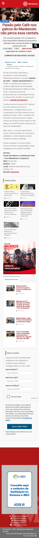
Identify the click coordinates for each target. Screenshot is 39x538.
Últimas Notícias (11, 279)
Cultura (5, 21)
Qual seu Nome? (12, 369)
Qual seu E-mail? (12, 377)
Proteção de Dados (19, 518)
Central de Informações (20, 516)
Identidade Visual (20, 520)
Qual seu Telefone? (12, 385)
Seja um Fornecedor (20, 525)
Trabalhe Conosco (20, 523)
